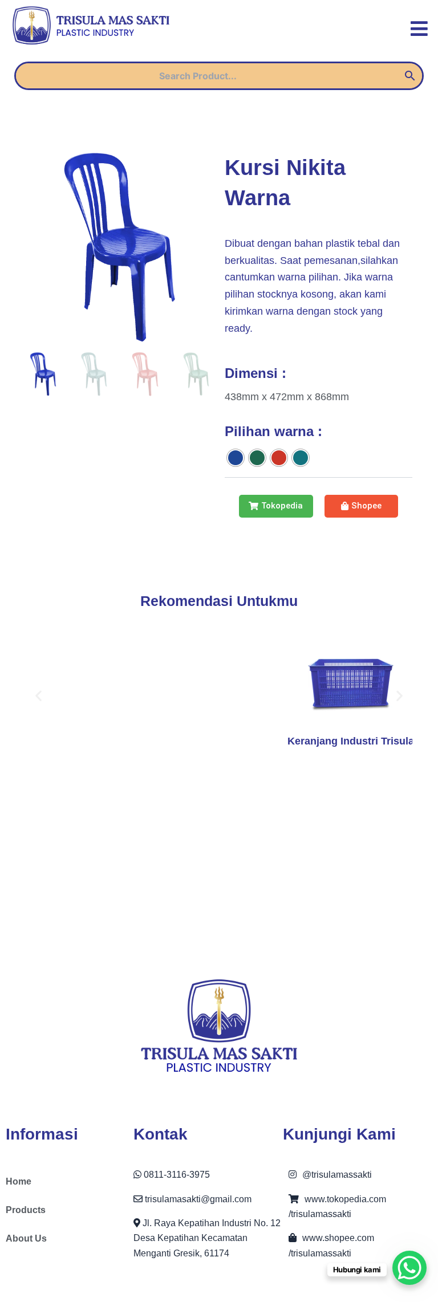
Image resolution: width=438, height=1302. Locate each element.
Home (18, 1181)
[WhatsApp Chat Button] (409, 1268)
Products (26, 1210)
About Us (26, 1238)
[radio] (235, 457)
